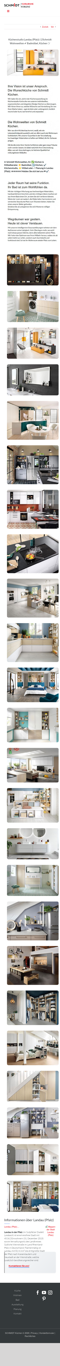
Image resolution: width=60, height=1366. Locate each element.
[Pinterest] (44, 1299)
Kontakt (17, 1313)
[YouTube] (44, 1292)
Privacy (34, 1332)
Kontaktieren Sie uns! (19, 1265)
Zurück (45, 26)
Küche (17, 1290)
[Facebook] (38, 1292)
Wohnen (17, 1295)
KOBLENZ (25, 6)
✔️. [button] (47, 171)
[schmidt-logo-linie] (12, 5)
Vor (52, 26)
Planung (17, 1309)
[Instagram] (50, 1292)
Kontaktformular (46, 1332)
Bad (17, 1299)
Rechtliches (30, 1336)
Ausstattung (17, 1304)
